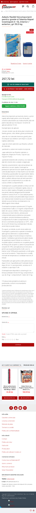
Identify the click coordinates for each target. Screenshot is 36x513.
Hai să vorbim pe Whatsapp (19, 84)
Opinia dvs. (5, 322)
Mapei (8, 71)
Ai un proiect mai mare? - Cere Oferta (19, 89)
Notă (3, 337)
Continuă (18, 345)
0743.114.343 (10, 479)
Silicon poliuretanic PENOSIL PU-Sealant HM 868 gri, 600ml (9, 387)
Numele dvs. (5, 316)
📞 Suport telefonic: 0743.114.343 (14, 106)
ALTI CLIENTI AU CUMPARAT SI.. (12, 365)
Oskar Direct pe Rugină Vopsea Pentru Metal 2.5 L (26, 387)
